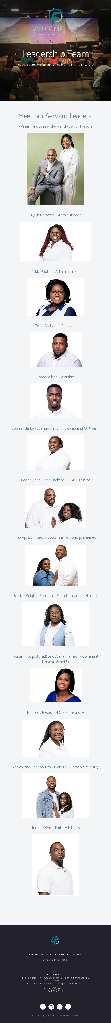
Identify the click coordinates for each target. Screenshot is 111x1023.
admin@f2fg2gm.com (55, 988)
